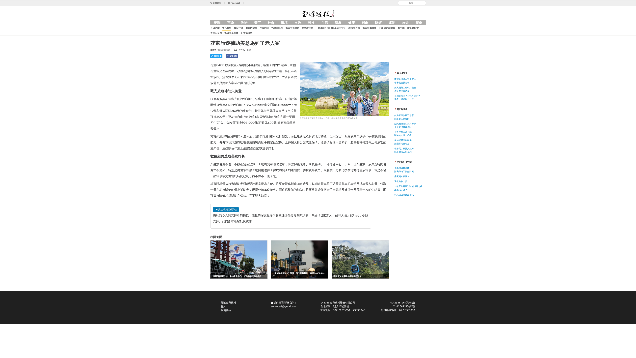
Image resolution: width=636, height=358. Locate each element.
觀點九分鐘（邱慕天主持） (332, 27)
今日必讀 (215, 27)
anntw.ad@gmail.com (284, 306)
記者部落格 (246, 32)
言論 (230, 23)
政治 (244, 23)
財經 (378, 23)
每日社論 (238, 27)
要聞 (217, 23)
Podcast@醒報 (387, 27)
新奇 (419, 23)
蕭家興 (213, 50)
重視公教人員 (400, 181)
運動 (392, 23)
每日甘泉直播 (231, 32)
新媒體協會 (413, 27)
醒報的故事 (251, 27)
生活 (324, 23)
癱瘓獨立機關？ (401, 176)
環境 (284, 23)
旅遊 (405, 23)
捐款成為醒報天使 (227, 209)
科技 (311, 23)
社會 (271, 23)
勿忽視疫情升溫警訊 (404, 194)
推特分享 (217, 56)
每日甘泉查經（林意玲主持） (301, 27)
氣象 (338, 23)
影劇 (365, 23)
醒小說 (401, 27)
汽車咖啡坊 (277, 27)
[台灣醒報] (318, 13)
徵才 (223, 306)
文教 (297, 23)
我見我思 (226, 27)
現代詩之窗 (354, 27)
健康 (351, 23)
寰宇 (257, 23)
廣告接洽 (226, 310)
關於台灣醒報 (228, 302)
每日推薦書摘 (369, 27)
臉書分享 (233, 56)
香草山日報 (216, 32)
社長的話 (264, 27)
